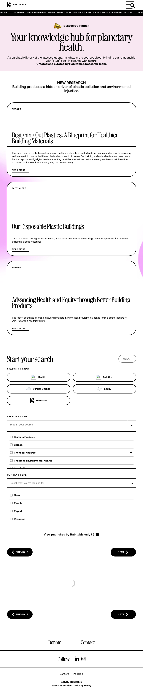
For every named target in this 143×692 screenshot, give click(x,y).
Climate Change (41, 388)
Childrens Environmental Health (33, 460)
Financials (78, 673)
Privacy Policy (82, 685)
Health (41, 377)
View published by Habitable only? (68, 534)
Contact (88, 642)
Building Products (24, 437)
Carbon (18, 444)
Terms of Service (62, 685)
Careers (64, 673)
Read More (19, 170)
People (18, 503)
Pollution (107, 377)
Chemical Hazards (25, 452)
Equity (107, 388)
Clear (127, 358)
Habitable (41, 400)
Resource (19, 519)
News (17, 495)
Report (18, 511)
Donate (54, 642)
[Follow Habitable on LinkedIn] (77, 659)
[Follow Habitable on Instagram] (83, 659)
